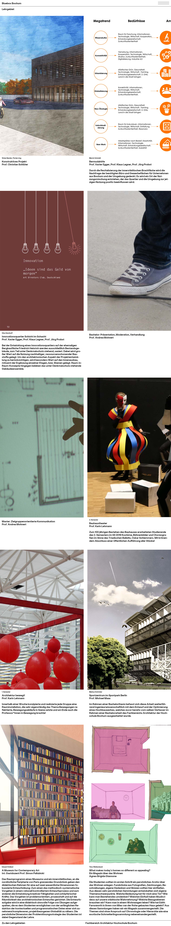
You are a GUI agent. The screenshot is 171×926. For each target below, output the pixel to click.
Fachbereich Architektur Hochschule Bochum (111, 922)
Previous (23, 86)
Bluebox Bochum (11, 3)
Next (61, 86)
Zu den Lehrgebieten (13, 922)
